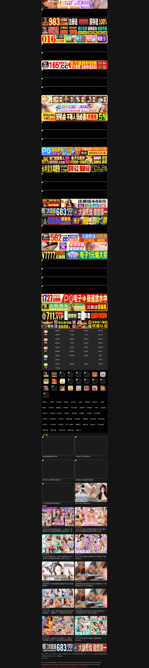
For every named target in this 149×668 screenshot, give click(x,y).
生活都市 (57, 364)
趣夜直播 (74, 413)
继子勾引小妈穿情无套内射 (51, 480)
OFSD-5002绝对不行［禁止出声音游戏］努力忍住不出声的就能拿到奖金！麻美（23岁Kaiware (57, 558)
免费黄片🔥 (71, 430)
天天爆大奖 (53, 424)
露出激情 (71, 355)
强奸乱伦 (71, 330)
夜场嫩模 (81, 413)
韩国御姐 (71, 339)
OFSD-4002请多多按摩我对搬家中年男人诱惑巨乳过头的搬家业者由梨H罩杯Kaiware (90, 530)
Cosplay (86, 334)
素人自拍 (100, 334)
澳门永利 (73, 402)
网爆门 (100, 355)
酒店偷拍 (103, 407)
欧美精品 (86, 330)
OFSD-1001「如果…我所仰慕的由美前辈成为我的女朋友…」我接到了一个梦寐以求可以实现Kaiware (58, 613)
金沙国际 (60, 424)
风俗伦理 (100, 364)
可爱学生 (86, 347)
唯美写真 (86, 355)
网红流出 (86, 343)
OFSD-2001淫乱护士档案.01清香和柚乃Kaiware (88, 639)
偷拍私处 (67, 413)
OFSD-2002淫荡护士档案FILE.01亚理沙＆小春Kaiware (90, 557)
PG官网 (52, 402)
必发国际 (89, 413)
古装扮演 (57, 347)
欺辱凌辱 (57, 343)
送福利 (102, 402)
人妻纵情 (86, 364)
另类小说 (57, 368)
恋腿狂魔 (100, 347)
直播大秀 (92, 424)
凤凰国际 (65, 407)
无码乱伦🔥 (101, 419)
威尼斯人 (44, 402)
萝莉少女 (100, 330)
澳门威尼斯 (101, 424)
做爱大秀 (85, 424)
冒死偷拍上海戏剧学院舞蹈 (84, 480)
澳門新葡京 (53, 419)
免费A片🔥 (53, 430)
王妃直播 (52, 413)
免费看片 (78, 424)
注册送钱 (87, 402)
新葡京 (44, 407)
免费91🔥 (45, 430)
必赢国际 (58, 407)
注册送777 (95, 402)
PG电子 (80, 402)
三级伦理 (57, 334)
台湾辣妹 (57, 339)
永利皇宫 (60, 419)
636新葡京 (77, 419)
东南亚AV (100, 339)
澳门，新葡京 (69, 424)
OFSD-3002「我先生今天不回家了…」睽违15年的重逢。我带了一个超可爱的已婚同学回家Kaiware (57, 640)
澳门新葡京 (97, 413)
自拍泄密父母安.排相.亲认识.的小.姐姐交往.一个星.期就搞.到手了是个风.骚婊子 (90, 612)
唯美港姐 (86, 339)
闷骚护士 (100, 351)
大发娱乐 (44, 419)
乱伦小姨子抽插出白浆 (82, 503)
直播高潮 (82, 407)
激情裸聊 (85, 419)
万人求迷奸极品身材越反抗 (51, 503)
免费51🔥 (93, 419)
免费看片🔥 (69, 419)
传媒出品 (57, 359)
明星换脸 (71, 351)
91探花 (72, 343)
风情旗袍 (57, 351)
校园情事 (71, 364)
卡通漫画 (57, 355)
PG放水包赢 (74, 407)
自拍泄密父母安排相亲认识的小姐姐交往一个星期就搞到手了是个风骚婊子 (90, 585)
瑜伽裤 (86, 351)
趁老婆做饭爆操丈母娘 (50, 456)
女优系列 (71, 347)
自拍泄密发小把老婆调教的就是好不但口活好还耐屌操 (58, 585)
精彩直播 (89, 407)
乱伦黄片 (59, 413)
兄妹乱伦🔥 (62, 430)
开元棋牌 (58, 402)
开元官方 (44, 424)
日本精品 (71, 334)
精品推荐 (57, 330)
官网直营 (66, 402)
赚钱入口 (78, 430)
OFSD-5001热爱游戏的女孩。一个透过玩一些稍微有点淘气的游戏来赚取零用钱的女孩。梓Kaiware (57, 531)
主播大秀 (44, 413)
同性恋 (100, 359)
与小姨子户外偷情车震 (82, 456)
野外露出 (100, 343)
